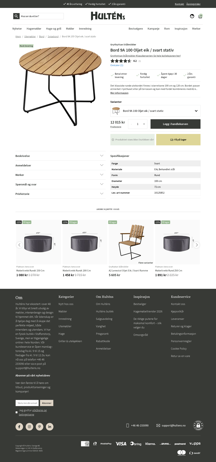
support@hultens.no (27, 368)
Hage (62, 333)
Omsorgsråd (140, 335)
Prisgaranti (102, 333)
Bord (41, 36)
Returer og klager (181, 326)
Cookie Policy (179, 348)
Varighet (101, 326)
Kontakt (179, 4)
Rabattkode (103, 341)
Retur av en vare (180, 356)
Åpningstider (193, 4)
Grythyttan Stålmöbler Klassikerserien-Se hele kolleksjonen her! (145, 55)
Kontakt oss (178, 304)
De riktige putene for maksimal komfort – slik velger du (147, 323)
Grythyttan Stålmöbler (123, 44)
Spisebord (53, 36)
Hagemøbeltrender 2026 (147, 311)
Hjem (18, 36)
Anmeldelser (103, 348)
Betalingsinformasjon (183, 333)
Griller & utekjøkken (70, 341)
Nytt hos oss (66, 304)
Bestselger (139, 304)
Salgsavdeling (104, 319)
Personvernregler (181, 341)
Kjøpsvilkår (177, 311)
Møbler (63, 311)
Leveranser (177, 319)
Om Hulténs (103, 304)
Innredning (65, 319)
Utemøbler (30, 36)
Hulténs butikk (105, 311)
